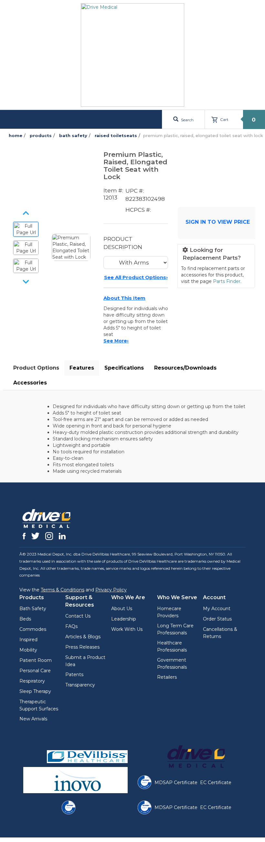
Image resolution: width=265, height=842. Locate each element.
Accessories (30, 383)
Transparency (80, 685)
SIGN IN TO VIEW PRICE (218, 222)
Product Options (36, 368)
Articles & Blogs (83, 637)
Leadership (123, 619)
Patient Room (35, 660)
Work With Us (127, 629)
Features (81, 368)
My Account (216, 608)
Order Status (217, 619)
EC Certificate (215, 782)
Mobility (28, 650)
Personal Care (35, 671)
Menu (25, 119)
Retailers (167, 677)
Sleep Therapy (35, 691)
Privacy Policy (111, 590)
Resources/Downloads (185, 368)
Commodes (32, 629)
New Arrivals (33, 719)
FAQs (71, 626)
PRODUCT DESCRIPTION (122, 243)
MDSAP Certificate (175, 782)
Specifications (124, 368)
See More (116, 341)
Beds (25, 619)
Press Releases (82, 647)
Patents (74, 674)
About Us (121, 608)
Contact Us (77, 616)
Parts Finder (226, 281)
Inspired (28, 639)
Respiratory (32, 681)
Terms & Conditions (62, 590)
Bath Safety (32, 608)
